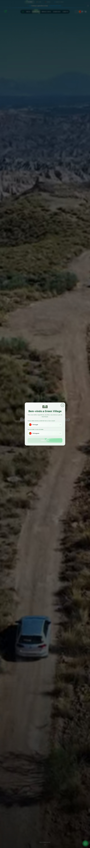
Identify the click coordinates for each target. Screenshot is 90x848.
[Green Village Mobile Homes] (5, 11)
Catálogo (35, 11)
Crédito (65, 11)
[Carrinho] (85, 12)
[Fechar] (88, 6)
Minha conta (46, 11)
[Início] (23, 11)
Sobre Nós (57, 11)
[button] (45, 5)
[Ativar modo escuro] (76, 12)
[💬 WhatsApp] (85, 843)
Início (28, 11)
